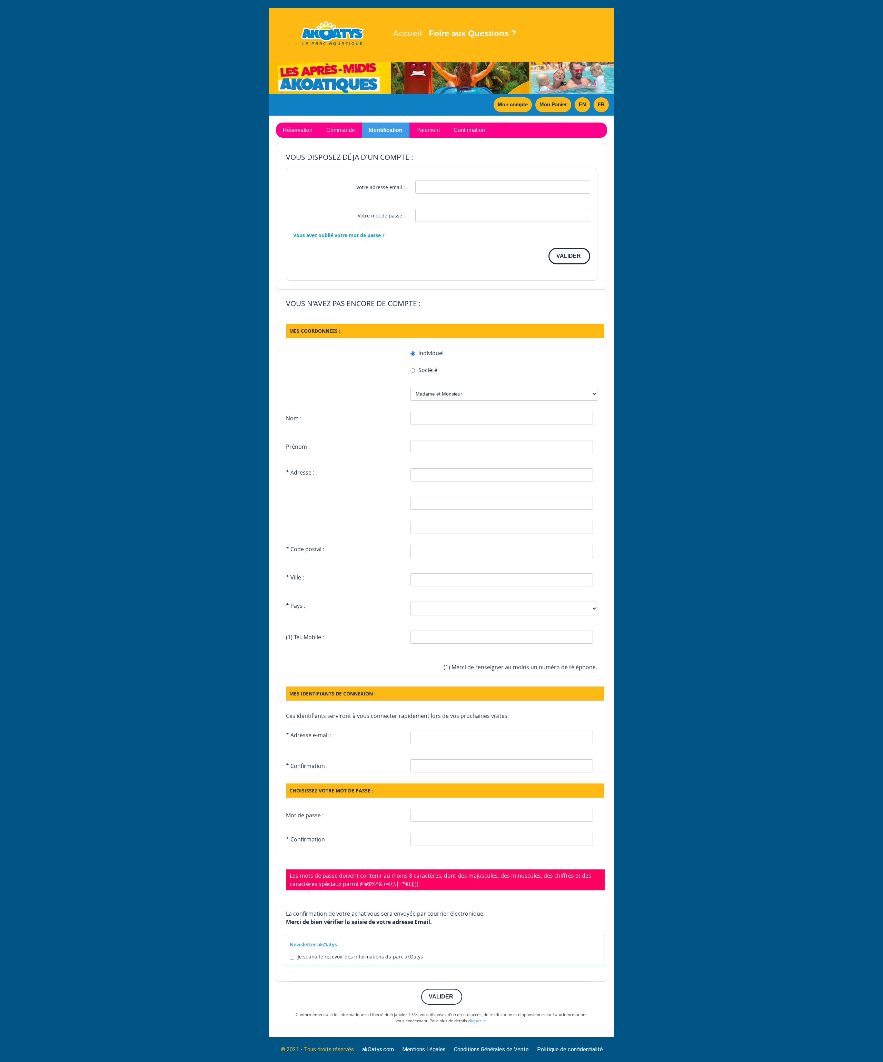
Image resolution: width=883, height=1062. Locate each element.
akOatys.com (378, 1049)
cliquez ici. (478, 1021)
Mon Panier (553, 104)
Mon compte (513, 104)
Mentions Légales (424, 1049)
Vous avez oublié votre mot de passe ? (339, 235)
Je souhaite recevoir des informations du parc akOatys (360, 956)
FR (601, 104)
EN (582, 104)
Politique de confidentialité (570, 1049)
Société (427, 370)
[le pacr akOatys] (333, 33)
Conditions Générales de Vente (491, 1049)
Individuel (431, 353)
